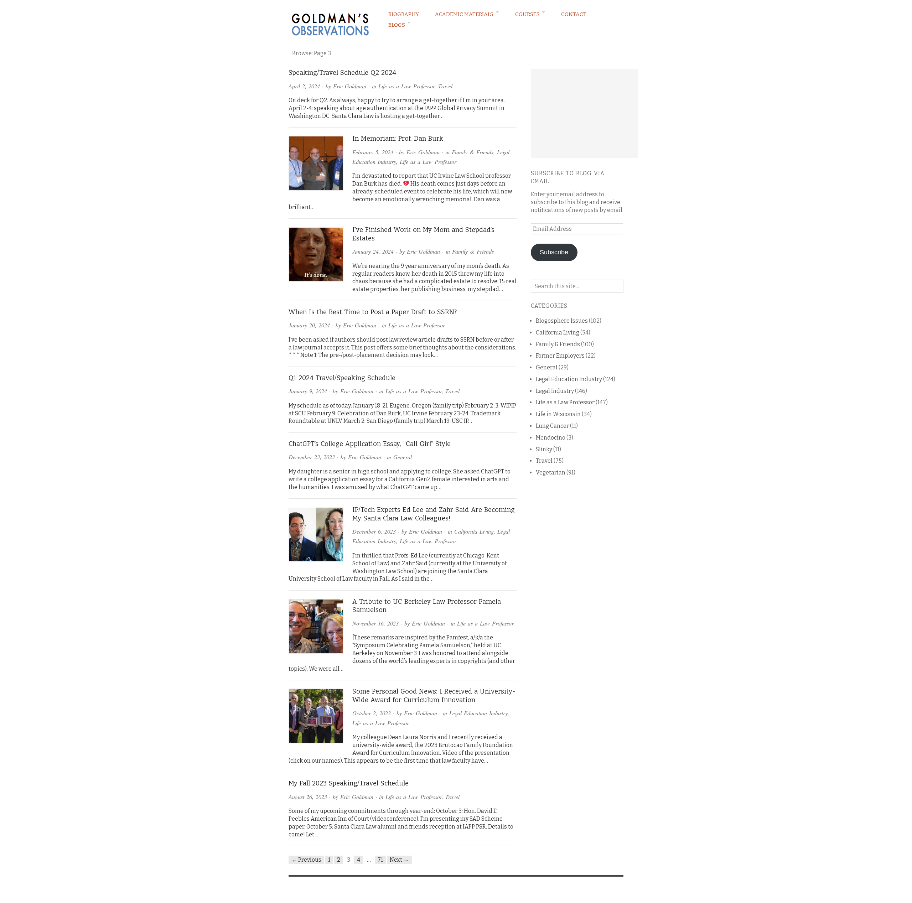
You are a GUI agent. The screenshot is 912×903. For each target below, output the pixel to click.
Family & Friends (472, 152)
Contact (573, 14)
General (402, 457)
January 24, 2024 (373, 251)
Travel (445, 86)
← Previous (306, 859)
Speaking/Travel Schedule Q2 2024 (342, 73)
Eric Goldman (349, 86)
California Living (474, 531)
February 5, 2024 (372, 152)
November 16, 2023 (375, 623)
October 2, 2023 (371, 713)
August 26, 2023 (308, 796)
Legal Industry (555, 391)
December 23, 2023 (312, 457)
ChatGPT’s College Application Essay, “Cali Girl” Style (370, 444)
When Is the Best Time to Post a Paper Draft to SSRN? (373, 312)
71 (380, 859)
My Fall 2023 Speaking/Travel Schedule (349, 783)
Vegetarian (550, 472)
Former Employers (560, 355)
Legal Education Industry (478, 713)
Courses (527, 14)
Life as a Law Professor (406, 86)
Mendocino (550, 437)
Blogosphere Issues (562, 320)
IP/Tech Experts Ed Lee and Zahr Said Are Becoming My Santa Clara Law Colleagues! (433, 514)
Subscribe (554, 252)
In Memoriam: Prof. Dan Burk (397, 138)
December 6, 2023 (374, 531)
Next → (399, 859)
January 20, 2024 (309, 325)
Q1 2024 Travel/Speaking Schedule (342, 378)
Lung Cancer (552, 425)
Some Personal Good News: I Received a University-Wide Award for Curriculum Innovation (433, 695)
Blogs (396, 25)
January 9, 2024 (308, 391)
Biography (403, 14)
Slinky (544, 449)
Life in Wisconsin (558, 414)
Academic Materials (464, 14)
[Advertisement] (584, 113)
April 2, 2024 (304, 86)
